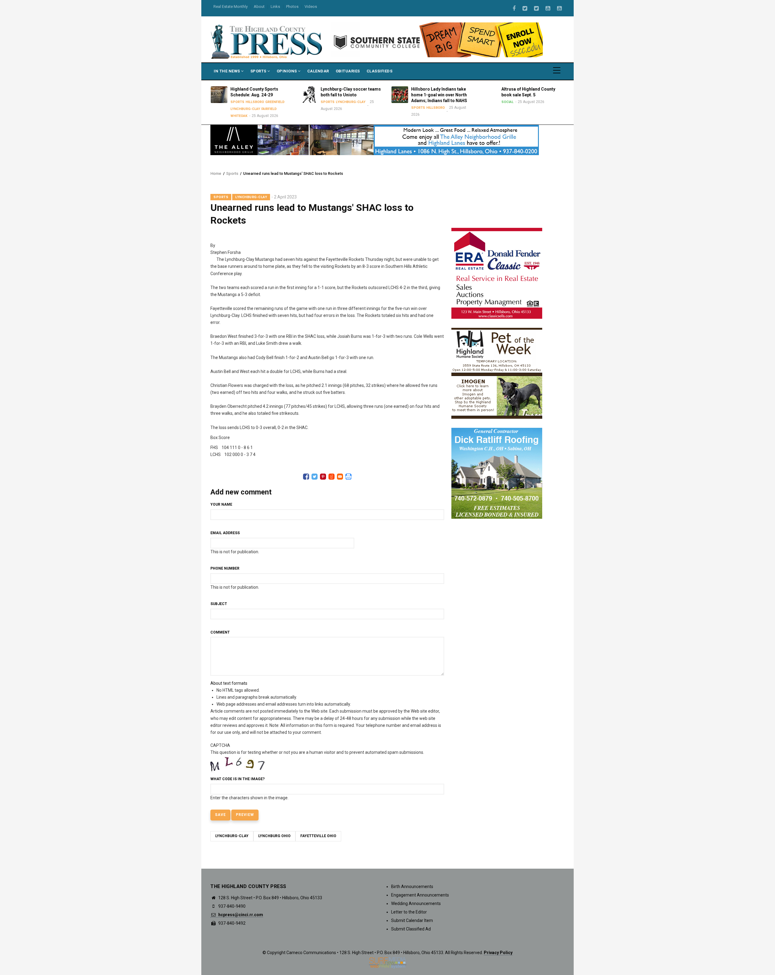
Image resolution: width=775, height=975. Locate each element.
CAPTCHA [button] (220, 745)
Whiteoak (237, 116)
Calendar (318, 71)
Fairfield (267, 109)
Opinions (287, 71)
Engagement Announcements (420, 895)
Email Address (225, 533)
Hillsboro (253, 102)
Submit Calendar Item (412, 920)
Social (506, 102)
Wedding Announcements (416, 903)
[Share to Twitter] (315, 477)
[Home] (267, 41)
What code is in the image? (237, 779)
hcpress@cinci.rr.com (240, 914)
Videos (311, 6)
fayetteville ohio (318, 836)
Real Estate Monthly (230, 6)
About (259, 6)
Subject (218, 604)
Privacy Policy (498, 952)
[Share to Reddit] (331, 477)
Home (215, 173)
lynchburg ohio (274, 836)
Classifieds (380, 71)
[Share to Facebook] (306, 477)
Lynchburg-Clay (244, 109)
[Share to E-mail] (340, 477)
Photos (292, 6)
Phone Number (224, 568)
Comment (220, 632)
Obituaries (348, 71)
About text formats (228, 683)
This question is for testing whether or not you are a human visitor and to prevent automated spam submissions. (317, 771)
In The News (227, 71)
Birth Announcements (412, 886)
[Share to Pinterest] (323, 477)
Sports (259, 71)
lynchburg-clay (232, 836)
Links (275, 6)
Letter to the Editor (409, 912)
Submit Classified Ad (411, 929)
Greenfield (273, 102)
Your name (221, 504)
